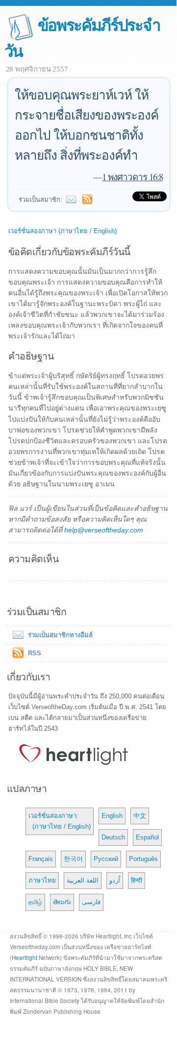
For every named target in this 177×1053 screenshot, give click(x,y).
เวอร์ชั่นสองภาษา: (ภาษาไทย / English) (59, 821)
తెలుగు (62, 902)
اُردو (114, 880)
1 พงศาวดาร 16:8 (132, 176)
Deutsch (113, 837)
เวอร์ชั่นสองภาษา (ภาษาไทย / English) (62, 231)
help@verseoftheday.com (103, 530)
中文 (139, 815)
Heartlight (24, 957)
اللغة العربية (83, 880)
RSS (34, 653)
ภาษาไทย (42, 880)
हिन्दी (136, 880)
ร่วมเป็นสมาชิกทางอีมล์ (60, 635)
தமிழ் (35, 902)
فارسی (91, 902)
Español (147, 837)
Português (143, 858)
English (112, 815)
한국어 (73, 858)
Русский (106, 858)
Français (40, 858)
